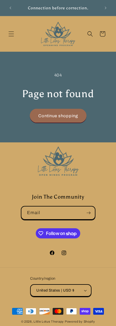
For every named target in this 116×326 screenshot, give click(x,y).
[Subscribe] (88, 213)
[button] (11, 34)
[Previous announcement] (10, 8)
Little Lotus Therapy (49, 321)
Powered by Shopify (80, 321)
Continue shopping (58, 116)
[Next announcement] (105, 8)
